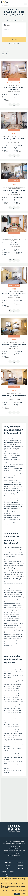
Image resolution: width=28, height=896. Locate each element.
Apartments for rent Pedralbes (12, 719)
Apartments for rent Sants (11, 697)
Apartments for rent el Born (11, 690)
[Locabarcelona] (5, 5)
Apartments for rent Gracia (11, 726)
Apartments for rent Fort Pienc (12, 679)
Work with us (7, 870)
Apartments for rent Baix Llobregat (13, 765)
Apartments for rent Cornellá (11, 756)
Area (5, 24)
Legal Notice (20, 868)
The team (8, 865)
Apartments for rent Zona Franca (13, 754)
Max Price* (6, 34)
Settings (23, 893)
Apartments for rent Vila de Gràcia (13, 728)
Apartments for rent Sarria (11, 724)
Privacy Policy (20, 866)
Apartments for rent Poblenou (12, 743)
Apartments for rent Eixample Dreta (13, 670)
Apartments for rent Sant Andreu (12, 705)
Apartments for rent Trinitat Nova (13, 712)
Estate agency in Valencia (8, 873)
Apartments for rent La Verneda (12, 710)
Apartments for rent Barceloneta (12, 692)
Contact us (8, 866)
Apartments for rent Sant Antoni (12, 683)
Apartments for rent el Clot (11, 737)
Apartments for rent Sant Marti (12, 735)
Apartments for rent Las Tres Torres (13, 701)
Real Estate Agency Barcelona (7, 871)
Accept (17, 893)
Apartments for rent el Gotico (12, 686)
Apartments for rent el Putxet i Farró (13, 699)
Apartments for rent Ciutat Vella (12, 684)
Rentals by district (7, 876)
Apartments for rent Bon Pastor (12, 707)
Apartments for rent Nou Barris (12, 732)
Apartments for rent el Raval (11, 688)
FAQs (8, 868)
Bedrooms (6, 29)
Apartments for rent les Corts (12, 717)
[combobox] (18, 21)
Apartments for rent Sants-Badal (12, 752)
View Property (14, 73)
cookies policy (22, 890)
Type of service (7, 20)
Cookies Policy (20, 865)
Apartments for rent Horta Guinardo (13, 730)
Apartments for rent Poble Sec (12, 695)
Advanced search (14, 43)
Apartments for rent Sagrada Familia (13, 681)
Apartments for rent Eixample (12, 668)
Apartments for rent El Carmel (12, 708)
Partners (7, 874)
